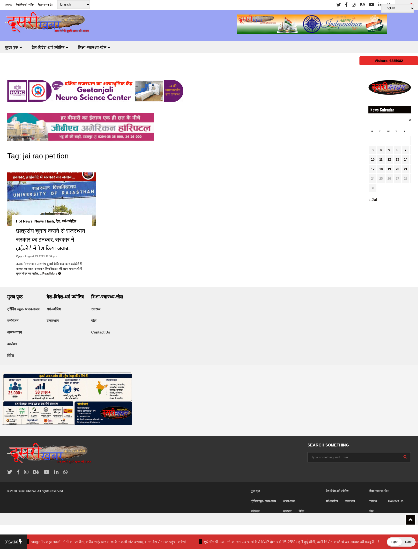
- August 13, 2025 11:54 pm (40, 256)
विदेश (10, 355)
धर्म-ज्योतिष (69, 221)
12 (389, 159)
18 (381, 169)
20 (397, 169)
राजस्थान (53, 321)
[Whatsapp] (65, 472)
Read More (50, 273)
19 (389, 169)
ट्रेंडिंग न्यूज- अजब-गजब (23, 309)
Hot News (24, 221)
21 (405, 169)
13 (397, 159)
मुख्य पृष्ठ (8, 4)
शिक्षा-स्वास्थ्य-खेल (45, 4)
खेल (94, 321)
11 (380, 159)
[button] (401, 542)
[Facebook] (346, 5)
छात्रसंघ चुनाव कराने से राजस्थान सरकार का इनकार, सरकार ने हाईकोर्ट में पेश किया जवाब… (50, 239)
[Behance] (362, 5)
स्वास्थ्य (95, 309)
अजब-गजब (14, 332)
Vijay (19, 256)
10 (372, 159)
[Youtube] (371, 5)
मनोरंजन (13, 321)
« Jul (372, 200)
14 (405, 159)
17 (372, 169)
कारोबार (12, 344)
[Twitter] (338, 5)
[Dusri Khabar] (47, 24)
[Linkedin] (380, 5)
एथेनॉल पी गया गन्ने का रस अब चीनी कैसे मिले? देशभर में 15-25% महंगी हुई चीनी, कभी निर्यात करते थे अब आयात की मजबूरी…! (271, 542)
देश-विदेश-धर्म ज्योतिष (25, 4)
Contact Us (100, 332)
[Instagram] (354, 5)
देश (58, 221)
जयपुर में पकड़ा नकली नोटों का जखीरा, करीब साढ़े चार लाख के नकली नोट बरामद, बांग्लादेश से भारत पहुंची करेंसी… (90, 542)
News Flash (44, 221)
